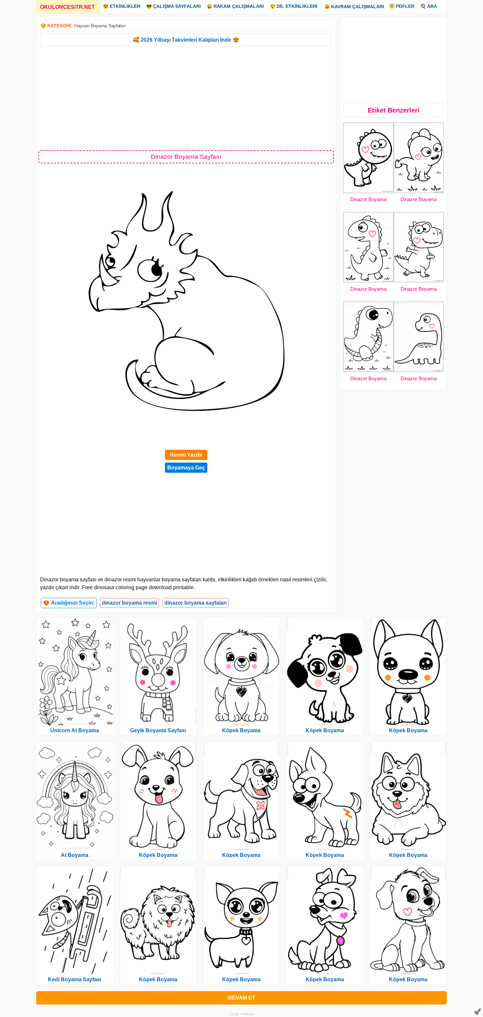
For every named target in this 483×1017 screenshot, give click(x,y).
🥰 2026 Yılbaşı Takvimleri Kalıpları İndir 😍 (186, 40)
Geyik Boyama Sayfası (158, 730)
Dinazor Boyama (368, 199)
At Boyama (74, 855)
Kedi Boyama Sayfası (74, 979)
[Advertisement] (186, 98)
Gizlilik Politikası (241, 1014)
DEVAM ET (241, 998)
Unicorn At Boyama (74, 730)
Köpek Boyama (158, 855)
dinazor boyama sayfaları (195, 603)
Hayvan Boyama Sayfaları (100, 25)
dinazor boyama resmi (129, 603)
